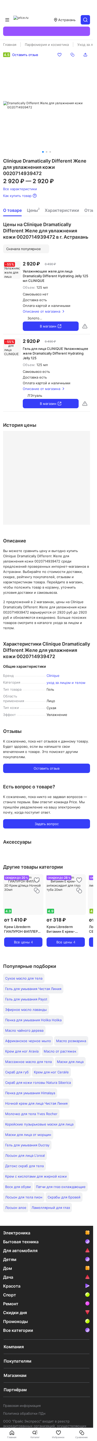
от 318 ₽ (56, 920)
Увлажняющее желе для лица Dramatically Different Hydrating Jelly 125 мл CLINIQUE (55, 276)
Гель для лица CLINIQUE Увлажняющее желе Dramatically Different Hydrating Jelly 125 (55, 353)
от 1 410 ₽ (15, 920)
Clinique (53, 675)
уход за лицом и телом (66, 683)
